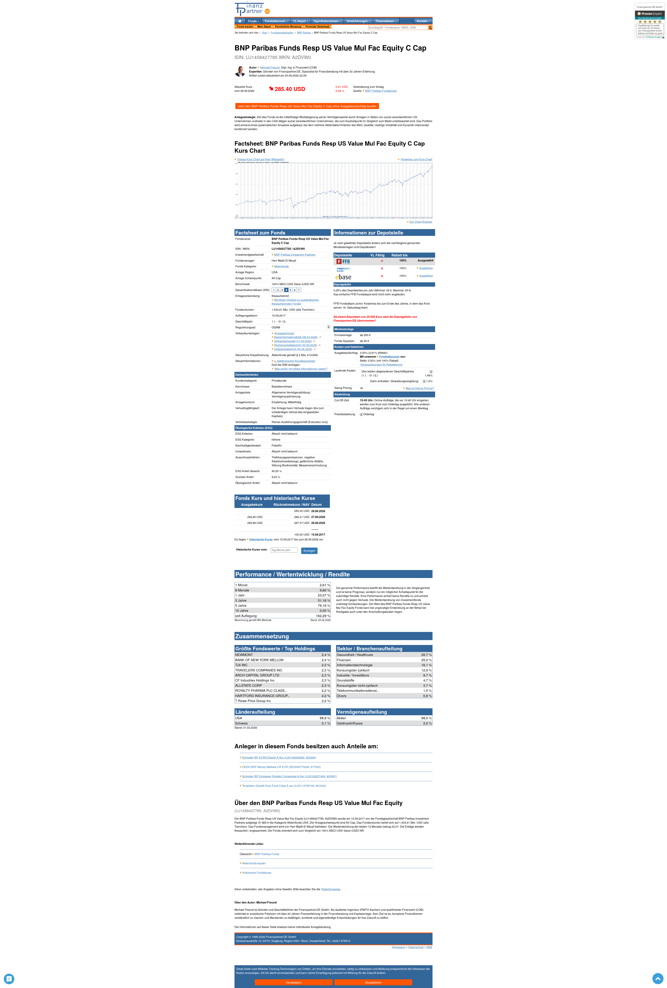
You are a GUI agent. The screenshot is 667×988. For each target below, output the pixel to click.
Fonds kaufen (245, 26)
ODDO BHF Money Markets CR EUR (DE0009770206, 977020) (281, 767)
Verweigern (294, 982)
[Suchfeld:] (397, 27)
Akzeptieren (373, 982)
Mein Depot (264, 26)
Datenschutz (416, 947)
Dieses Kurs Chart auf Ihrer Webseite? (261, 159)
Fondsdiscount (275, 21)
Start (264, 32)
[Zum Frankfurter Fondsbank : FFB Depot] (345, 261)
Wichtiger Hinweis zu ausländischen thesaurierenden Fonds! (295, 302)
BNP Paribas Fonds (267, 854)
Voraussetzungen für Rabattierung (381, 364)
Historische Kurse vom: (251, 549)
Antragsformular (284, 333)
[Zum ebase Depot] (345, 276)
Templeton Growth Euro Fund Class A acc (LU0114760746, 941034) (284, 786)
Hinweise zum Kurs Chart (416, 159)
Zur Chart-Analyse (421, 222)
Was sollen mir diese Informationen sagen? (300, 369)
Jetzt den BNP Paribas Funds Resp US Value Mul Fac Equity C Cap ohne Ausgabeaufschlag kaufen (307, 106)
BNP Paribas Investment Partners (294, 255)
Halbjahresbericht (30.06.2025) (293, 349)
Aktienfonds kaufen (254, 863)
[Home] (239, 21)
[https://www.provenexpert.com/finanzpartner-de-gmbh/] (650, 20)
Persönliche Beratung (288, 26)
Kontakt (422, 21)
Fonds (252, 21)
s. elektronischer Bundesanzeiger (294, 361)
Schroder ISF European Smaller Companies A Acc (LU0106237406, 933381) (289, 776)
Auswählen (426, 268)
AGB (429, 947)
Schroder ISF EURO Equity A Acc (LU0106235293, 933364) (279, 757)
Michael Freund (269, 67)
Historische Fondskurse (256, 873)
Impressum (398, 947)
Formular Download (317, 26)
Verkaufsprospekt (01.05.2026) (293, 341)
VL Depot (299, 21)
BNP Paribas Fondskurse (381, 91)
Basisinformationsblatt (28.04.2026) (296, 337)
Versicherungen (357, 21)
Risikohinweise (330, 889)
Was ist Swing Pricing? (420, 388)
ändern (381, 973)
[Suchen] (430, 27)
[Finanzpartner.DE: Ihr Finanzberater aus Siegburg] (252, 9)
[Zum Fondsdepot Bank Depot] (345, 269)
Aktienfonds (281, 266)
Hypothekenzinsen (326, 21)
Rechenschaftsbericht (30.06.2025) (295, 345)
